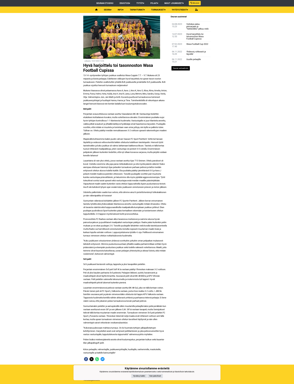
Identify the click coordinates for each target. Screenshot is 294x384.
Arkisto (196, 3)
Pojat (154, 3)
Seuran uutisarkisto (180, 68)
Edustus (125, 3)
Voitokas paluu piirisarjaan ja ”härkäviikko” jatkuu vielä (197, 26)
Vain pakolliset (155, 376)
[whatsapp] (97, 359)
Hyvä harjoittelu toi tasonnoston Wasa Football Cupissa (195, 36)
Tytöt (140, 3)
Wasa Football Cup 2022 (197, 44)
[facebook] (86, 359)
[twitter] (91, 359)
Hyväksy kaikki (139, 376)
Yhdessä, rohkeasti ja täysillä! (196, 52)
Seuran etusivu (104, 3)
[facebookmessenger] (102, 359)
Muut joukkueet (174, 3)
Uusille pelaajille (193, 59)
